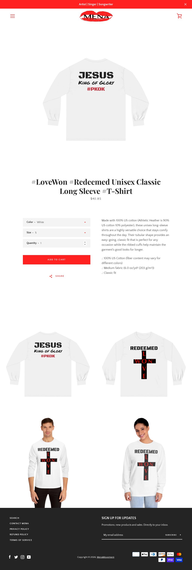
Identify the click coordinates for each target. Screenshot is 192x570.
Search (14, 518)
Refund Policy (19, 534)
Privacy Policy (19, 529)
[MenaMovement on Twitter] (16, 557)
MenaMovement (105, 557)
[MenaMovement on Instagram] (22, 557)
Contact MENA (19, 523)
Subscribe (171, 535)
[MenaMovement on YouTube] (29, 557)
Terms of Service (21, 540)
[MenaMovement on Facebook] (10, 557)
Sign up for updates (119, 518)
